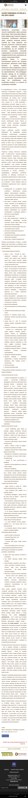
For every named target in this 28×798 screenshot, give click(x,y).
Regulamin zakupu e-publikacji (17, 769)
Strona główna (6, 9)
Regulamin (6, 769)
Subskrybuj (21, 787)
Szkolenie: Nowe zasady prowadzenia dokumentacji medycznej (14, 742)
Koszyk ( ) (14, 1)
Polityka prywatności (14, 772)
